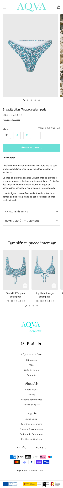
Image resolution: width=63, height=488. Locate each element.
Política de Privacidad (31, 434)
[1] (28, 100)
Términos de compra (31, 424)
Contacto (31, 375)
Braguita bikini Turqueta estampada (24, 109)
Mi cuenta (31, 360)
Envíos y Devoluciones (31, 429)
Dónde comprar (32, 404)
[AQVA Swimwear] (31, 7)
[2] (31, 100)
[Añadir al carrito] (25, 285)
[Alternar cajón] (4, 7)
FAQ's (32, 365)
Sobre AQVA (31, 389)
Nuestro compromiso (31, 399)
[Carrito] (58, 7)
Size (31, 128)
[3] (35, 100)
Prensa (31, 394)
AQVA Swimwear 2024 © (31, 471)
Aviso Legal (32, 419)
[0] (24, 100)
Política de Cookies (31, 439)
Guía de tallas (31, 370)
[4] (39, 100)
